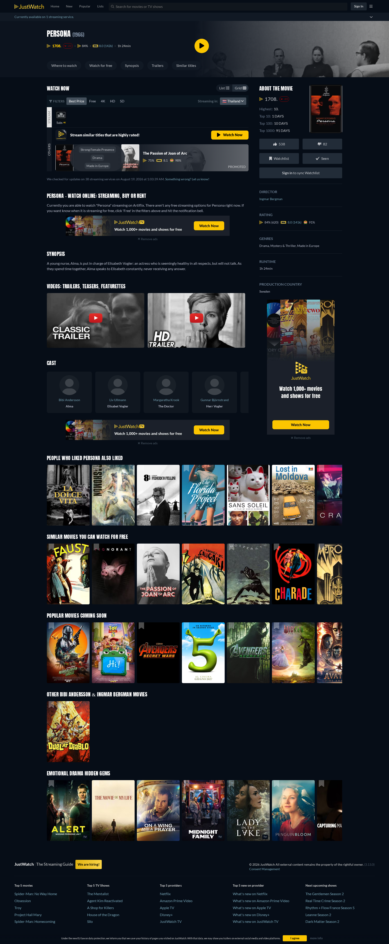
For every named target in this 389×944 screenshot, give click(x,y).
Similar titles (186, 65)
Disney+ (166, 914)
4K (103, 101)
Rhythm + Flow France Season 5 (330, 908)
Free (92, 101)
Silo (90, 921)
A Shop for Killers (100, 908)
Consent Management (264, 869)
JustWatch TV (171, 921)
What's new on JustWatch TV (255, 921)
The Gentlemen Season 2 (324, 894)
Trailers (158, 65)
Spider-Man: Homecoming (34, 921)
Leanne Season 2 (318, 914)
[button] (68, 652)
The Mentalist (98, 894)
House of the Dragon (103, 914)
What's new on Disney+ (251, 914)
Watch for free (100, 65)
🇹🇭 (231, 101)
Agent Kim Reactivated (105, 901)
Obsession (22, 901)
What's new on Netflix (250, 894)
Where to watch (64, 65)
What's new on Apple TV (252, 908)
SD (122, 101)
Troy (17, 908)
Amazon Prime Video (176, 901)
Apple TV (167, 908)
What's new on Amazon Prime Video (261, 901)
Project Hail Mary (28, 914)
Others (49, 149)
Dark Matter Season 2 (322, 921)
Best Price (76, 101)
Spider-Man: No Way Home (35, 894)
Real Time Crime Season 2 (325, 901)
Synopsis (132, 65)
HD (112, 101)
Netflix (165, 894)
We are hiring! (89, 864)
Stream (49, 117)
